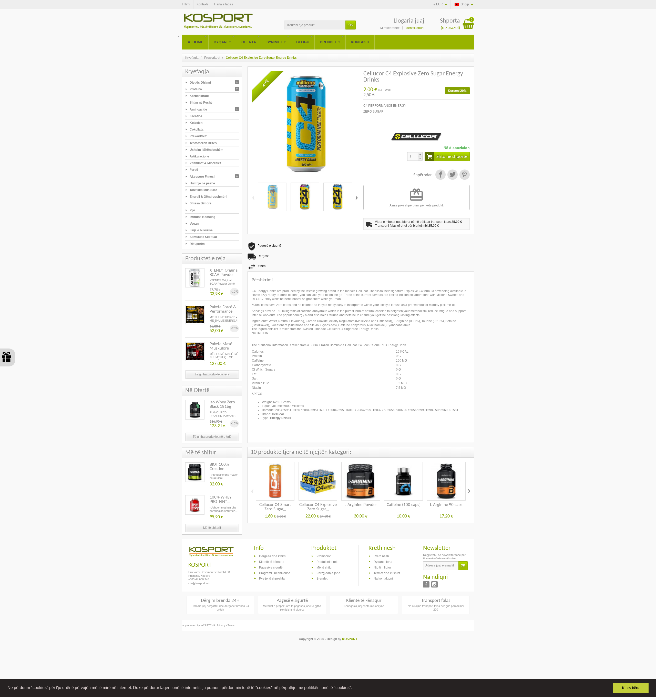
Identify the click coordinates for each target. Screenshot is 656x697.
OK (350, 25)
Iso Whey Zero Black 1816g (222, 404)
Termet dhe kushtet (387, 573)
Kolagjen (196, 123)
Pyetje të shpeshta (272, 578)
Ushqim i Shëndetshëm (206, 149)
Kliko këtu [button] (631, 688)
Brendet (321, 578)
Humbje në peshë (202, 183)
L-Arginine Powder (360, 505)
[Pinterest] (464, 175)
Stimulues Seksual (203, 237)
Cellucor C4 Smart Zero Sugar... (275, 507)
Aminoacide (198, 109)
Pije (192, 210)
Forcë (194, 170)
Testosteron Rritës (203, 143)
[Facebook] (426, 584)
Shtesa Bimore (200, 203)
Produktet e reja (327, 562)
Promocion (324, 556)
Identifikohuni (415, 27)
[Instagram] (434, 584)
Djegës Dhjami (200, 82)
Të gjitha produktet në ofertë (212, 437)
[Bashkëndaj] (440, 175)
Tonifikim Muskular (203, 190)
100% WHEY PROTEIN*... (220, 499)
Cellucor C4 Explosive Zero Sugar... (318, 507)
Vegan (194, 223)
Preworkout (198, 136)
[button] (354, 688)
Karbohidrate (199, 96)
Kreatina (196, 116)
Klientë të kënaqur (271, 562)
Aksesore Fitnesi (202, 176)
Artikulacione (199, 156)
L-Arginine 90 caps (446, 505)
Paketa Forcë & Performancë (223, 309)
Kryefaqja (197, 72)
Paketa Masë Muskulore (221, 346)
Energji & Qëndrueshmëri (208, 196)
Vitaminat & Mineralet (205, 163)
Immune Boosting (202, 216)
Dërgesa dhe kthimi (272, 556)
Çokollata (196, 129)
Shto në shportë (451, 156)
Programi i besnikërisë (274, 573)
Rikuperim (197, 243)
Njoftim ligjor (382, 567)
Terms (231, 625)
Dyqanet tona (383, 562)
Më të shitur (324, 567)
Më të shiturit (212, 528)
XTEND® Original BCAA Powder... (224, 272)
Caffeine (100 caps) (404, 505)
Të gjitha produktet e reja (212, 374)
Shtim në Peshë (201, 102)
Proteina (196, 89)
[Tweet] (452, 175)
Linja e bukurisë (201, 230)
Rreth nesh (381, 556)
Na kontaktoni (383, 578)
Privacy (221, 625)
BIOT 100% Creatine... (219, 466)
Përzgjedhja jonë (328, 573)
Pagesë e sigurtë (271, 567)
